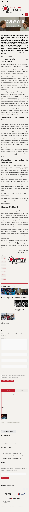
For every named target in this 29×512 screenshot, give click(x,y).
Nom (2, 352)
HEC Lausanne (4, 407)
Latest (22, 390)
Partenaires (12, 506)
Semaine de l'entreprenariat (5, 275)
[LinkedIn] (7, 1)
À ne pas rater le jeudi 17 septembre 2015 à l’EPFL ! (12, 394)
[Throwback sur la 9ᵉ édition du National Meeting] (21, 302)
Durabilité (5, 26)
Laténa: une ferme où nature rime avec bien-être (12, 458)
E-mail (2, 358)
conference (4, 261)
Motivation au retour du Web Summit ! (9, 421)
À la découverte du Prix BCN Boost (21, 297)
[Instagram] (5, 1)
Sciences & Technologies (15, 422)
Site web (2, 364)
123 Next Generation (5, 258)
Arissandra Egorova (12, 25)
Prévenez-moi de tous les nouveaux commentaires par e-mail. (13, 375)
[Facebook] (3, 1)
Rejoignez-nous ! (4, 506)
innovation (4, 271)
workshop (4, 279)
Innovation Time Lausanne (6, 409)
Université (13, 409)
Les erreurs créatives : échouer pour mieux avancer (12, 453)
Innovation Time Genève (21, 26)
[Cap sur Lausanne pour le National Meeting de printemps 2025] (8, 316)
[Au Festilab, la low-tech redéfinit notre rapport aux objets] (8, 290)
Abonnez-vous (5, 478)
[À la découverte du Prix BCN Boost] (21, 290)
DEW (3, 264)
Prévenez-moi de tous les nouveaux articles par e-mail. (12, 377)
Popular (8, 390)
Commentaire (4, 338)
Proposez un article (20, 506)
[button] (27, 489)
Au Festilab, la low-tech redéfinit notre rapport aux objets (13, 455)
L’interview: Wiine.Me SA (6, 400)
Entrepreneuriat (12, 26)
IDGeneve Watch (5, 268)
